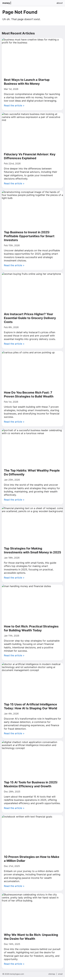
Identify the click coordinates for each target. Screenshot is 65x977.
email (60, 974)
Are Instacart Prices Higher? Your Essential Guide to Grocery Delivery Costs (30, 318)
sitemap (51, 974)
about (60, 3)
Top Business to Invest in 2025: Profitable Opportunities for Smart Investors (29, 236)
